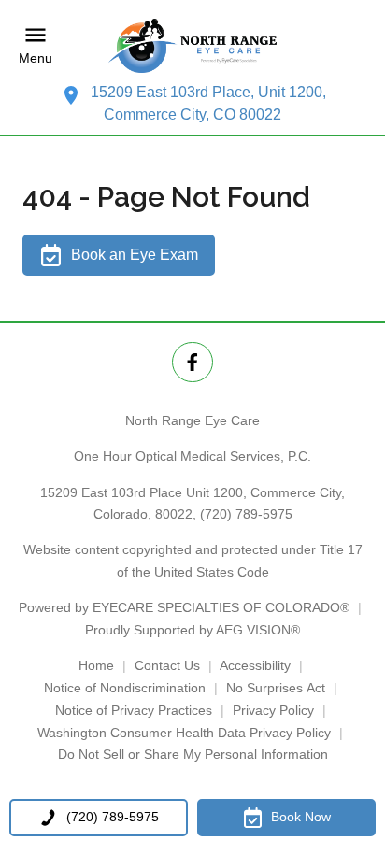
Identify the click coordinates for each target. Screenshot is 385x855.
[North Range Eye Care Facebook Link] (192, 362)
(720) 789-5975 (246, 513)
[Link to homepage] (192, 46)
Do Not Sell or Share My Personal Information (193, 754)
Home (96, 665)
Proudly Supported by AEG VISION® (192, 629)
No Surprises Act (275, 687)
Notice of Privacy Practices (133, 710)
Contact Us (167, 665)
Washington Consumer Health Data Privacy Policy (184, 732)
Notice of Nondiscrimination (125, 687)
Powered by (184, 607)
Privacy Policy (273, 710)
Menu (35, 57)
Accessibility (255, 665)
